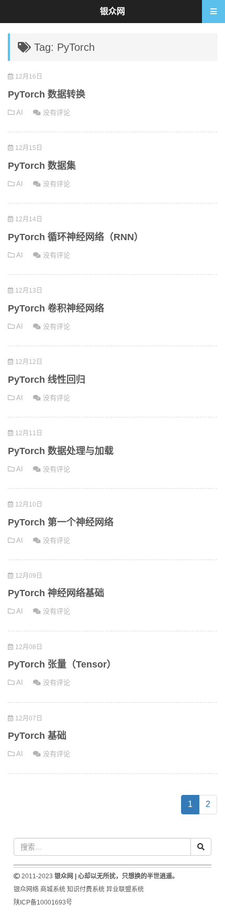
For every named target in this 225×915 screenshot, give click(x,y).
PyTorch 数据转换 (46, 94)
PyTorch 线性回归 (46, 379)
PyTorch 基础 (37, 735)
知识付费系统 (86, 889)
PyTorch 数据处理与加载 (61, 451)
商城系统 (52, 889)
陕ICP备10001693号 (43, 902)
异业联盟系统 (125, 889)
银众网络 (26, 889)
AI (19, 112)
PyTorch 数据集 (42, 165)
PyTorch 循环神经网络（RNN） (75, 237)
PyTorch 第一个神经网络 (61, 522)
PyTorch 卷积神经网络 (56, 308)
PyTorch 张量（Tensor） (62, 664)
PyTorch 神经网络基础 (56, 593)
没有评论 (56, 112)
